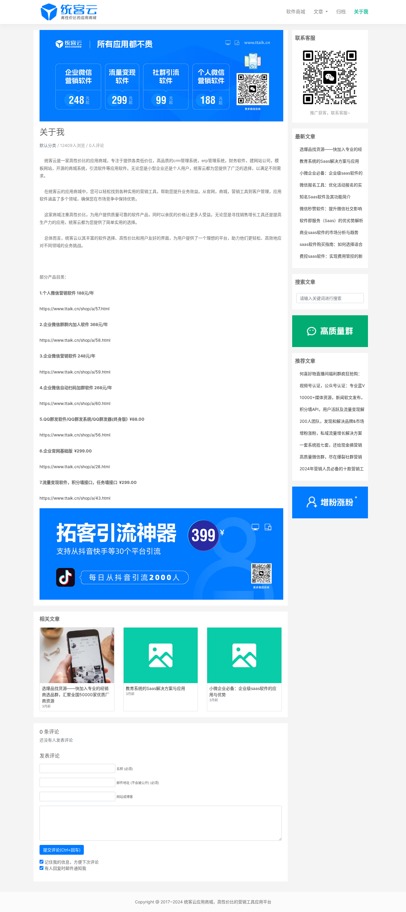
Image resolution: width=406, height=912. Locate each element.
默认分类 (48, 145)
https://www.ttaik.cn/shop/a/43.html (75, 498)
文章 (319, 12)
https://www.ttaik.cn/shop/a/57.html (74, 308)
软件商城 (295, 12)
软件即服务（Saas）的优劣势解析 (331, 220)
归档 (341, 12)
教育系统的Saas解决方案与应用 (329, 161)
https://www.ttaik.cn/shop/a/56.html (75, 434)
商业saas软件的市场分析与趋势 (329, 232)
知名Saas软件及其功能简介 (325, 196)
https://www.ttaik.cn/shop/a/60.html (75, 403)
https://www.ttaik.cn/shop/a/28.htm (74, 466)
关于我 (361, 12)
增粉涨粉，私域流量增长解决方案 (331, 433)
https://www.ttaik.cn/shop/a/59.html (75, 371)
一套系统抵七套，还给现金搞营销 (331, 444)
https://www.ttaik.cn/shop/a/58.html (75, 340)
